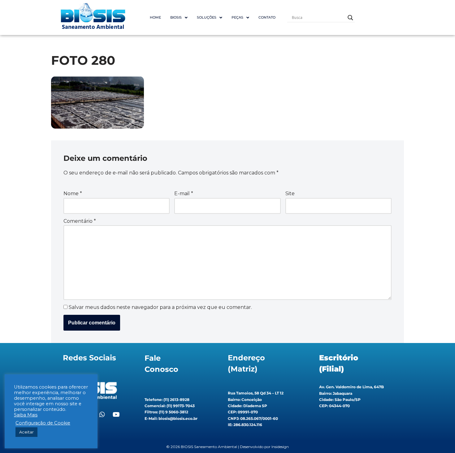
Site (290, 193)
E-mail (183, 193)
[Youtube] (116, 414)
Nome (72, 193)
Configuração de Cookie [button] (42, 423)
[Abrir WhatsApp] (439, 437)
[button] (179, 17)
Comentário (79, 221)
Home (155, 17)
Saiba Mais (25, 415)
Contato (266, 17)
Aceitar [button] (26, 431)
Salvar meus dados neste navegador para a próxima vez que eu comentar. (160, 307)
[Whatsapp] (102, 414)
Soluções (206, 17)
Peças (237, 17)
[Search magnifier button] (350, 17)
